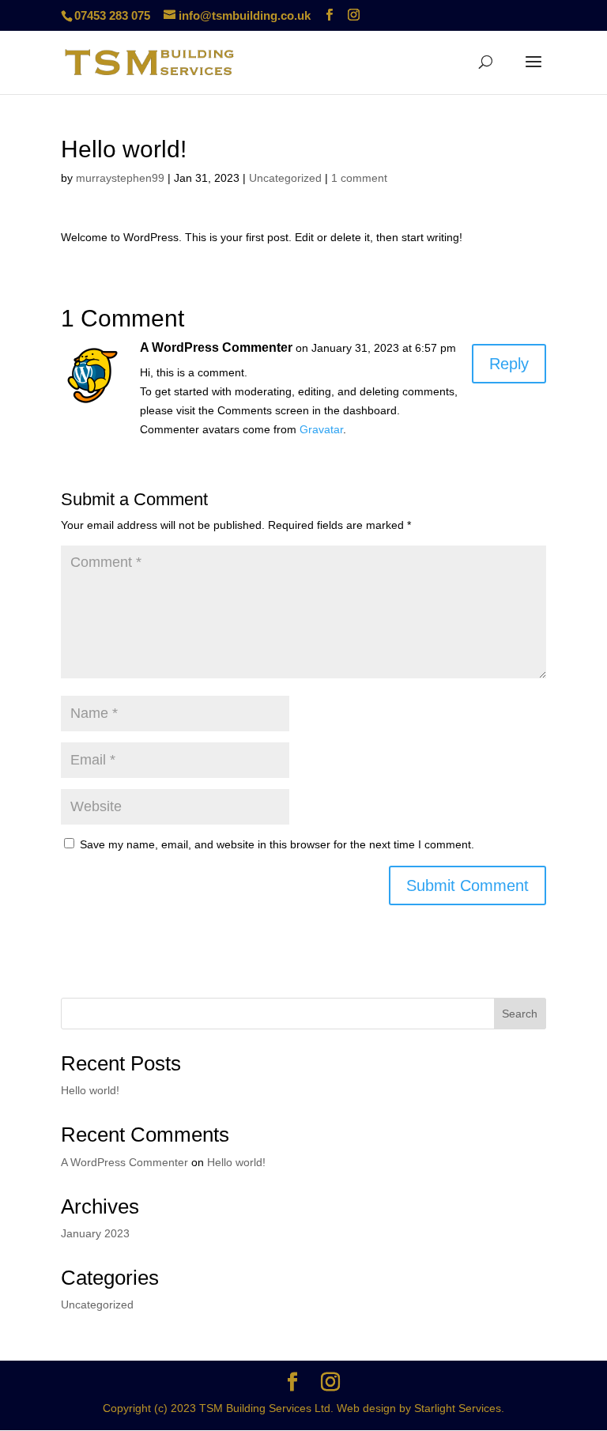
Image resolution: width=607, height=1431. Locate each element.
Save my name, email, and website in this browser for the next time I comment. (277, 844)
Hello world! (90, 1090)
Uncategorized (285, 178)
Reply (509, 363)
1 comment (359, 178)
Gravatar (321, 429)
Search (519, 1013)
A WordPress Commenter (216, 347)
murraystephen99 (120, 178)
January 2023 (95, 1233)
